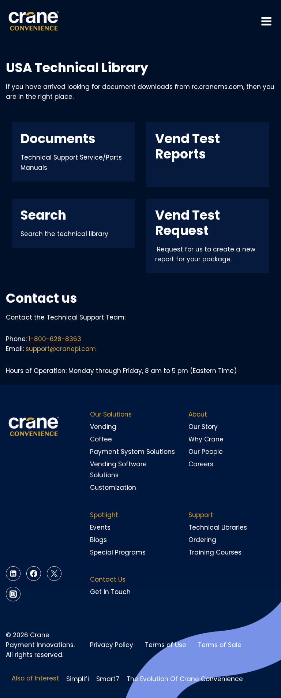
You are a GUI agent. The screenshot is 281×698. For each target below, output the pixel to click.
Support (200, 515)
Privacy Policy (111, 645)
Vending (103, 426)
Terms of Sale (219, 645)
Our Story (203, 426)
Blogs (98, 539)
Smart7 (107, 679)
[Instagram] (13, 594)
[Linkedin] (13, 573)
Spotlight (104, 515)
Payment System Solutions (132, 451)
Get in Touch (110, 591)
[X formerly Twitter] (54, 573)
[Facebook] (33, 573)
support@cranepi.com (61, 348)
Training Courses (214, 552)
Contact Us (107, 579)
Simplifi (77, 679)
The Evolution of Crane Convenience (185, 679)
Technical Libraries (217, 527)
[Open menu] (266, 21)
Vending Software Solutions (118, 470)
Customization (113, 487)
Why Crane (206, 439)
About (197, 414)
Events (100, 527)
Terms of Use (165, 645)
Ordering (202, 539)
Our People (205, 451)
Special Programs (118, 552)
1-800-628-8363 (55, 339)
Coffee (101, 439)
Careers (200, 464)
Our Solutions (111, 414)
